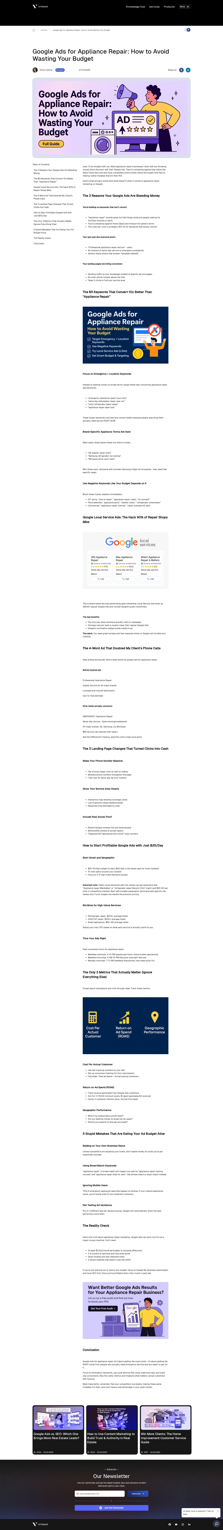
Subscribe (136, 1494)
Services (154, 6)
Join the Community (114, 1508)
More (182, 6)
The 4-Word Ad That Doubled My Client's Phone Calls (53, 197)
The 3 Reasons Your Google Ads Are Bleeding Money (55, 171)
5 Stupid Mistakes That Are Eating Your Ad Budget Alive (54, 231)
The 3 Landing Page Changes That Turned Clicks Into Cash (53, 205)
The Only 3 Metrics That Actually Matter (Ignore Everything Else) (53, 222)
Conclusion (39, 243)
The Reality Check (42, 238)
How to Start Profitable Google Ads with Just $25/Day (53, 214)
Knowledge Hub (135, 6)
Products (169, 6)
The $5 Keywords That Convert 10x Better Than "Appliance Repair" (53, 180)
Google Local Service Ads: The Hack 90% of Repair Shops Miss (54, 188)
